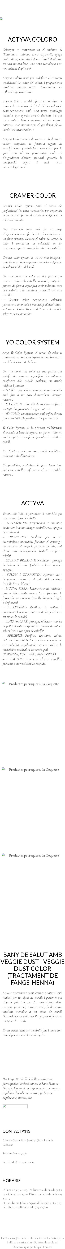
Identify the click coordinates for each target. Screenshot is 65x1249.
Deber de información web (33, 1238)
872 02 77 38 (20, 1153)
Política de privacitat (19, 1242)
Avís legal (56, 1238)
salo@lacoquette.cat (22, 1162)
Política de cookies (45, 1242)
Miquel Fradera (43, 1247)
